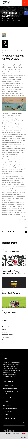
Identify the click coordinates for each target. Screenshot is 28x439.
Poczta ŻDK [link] (23, 437)
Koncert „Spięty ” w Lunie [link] (11, 293)
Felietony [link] (4, 340)
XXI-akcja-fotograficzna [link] (10, 251)
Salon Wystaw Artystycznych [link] (14, 19)
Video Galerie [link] (5, 337)
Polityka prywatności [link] (12, 433)
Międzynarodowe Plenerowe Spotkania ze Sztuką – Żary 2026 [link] (13, 272)
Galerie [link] (4, 329)
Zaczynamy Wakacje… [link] (9, 313)
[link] (26, 13)
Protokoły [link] (4, 332)
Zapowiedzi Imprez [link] (7, 327)
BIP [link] (24, 434)
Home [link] (3, 19)
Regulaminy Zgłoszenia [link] (8, 335)
